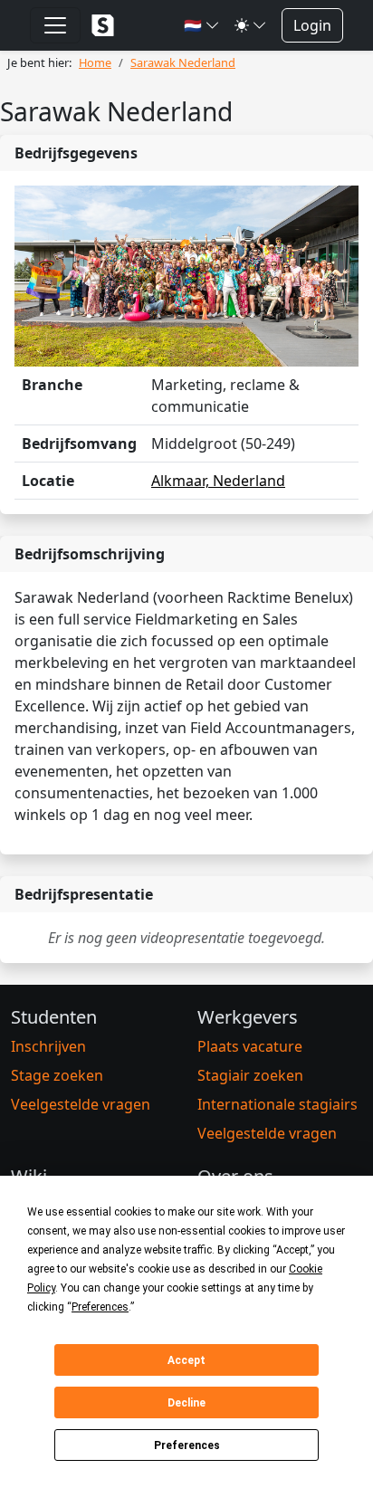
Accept (186, 1360)
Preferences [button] (100, 1307)
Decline (186, 1403)
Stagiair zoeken (250, 1075)
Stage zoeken (57, 1075)
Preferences (187, 1445)
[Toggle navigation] (55, 25)
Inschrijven (48, 1046)
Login (312, 25)
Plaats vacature (249, 1046)
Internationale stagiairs (277, 1104)
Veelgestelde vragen (80, 1104)
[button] (202, 25)
